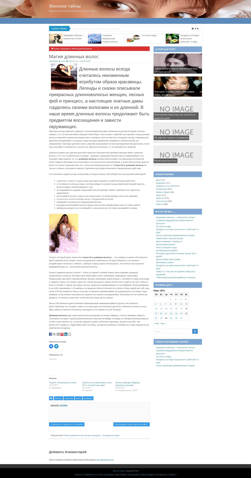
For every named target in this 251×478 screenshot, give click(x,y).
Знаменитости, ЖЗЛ (165, 186)
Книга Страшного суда (166, 247)
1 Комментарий (84, 61)
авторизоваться (104, 459)
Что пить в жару (149, 35)
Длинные (69, 398)
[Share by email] (69, 334)
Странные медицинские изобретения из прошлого (96, 28)
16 (176, 308)
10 (181, 304)
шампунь (88, 398)
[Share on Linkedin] (65, 334)
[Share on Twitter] (54, 334)
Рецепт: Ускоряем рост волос (63, 382)
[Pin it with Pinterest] (62, 334)
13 (161, 308)
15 (171, 308)
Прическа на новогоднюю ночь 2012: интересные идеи (97, 383)
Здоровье (65, 48)
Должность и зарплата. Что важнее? (68, 424)
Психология (161, 201)
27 (161, 318)
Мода (158, 195)
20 (161, 313)
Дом (158, 180)
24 (181, 313)
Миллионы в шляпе (165, 262)
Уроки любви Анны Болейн (168, 259)
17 (181, 308)
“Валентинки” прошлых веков (169, 238)
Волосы (58, 398)
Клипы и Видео (163, 192)
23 (176, 313)
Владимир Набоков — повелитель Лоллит (73, 37)
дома (56, 48)
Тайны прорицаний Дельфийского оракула (175, 277)
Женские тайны (65, 6)
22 (171, 313)
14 (166, 308)
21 (166, 313)
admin (63, 61)
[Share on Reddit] (58, 334)
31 (181, 318)
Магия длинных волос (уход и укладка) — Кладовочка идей (91, 435)
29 (171, 318)
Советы (159, 204)
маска (78, 398)
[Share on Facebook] (50, 334)
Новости (160, 198)
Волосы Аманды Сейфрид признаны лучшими (127, 383)
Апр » (163, 323)
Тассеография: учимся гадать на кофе (130, 424)
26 (156, 318)
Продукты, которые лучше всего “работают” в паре (189, 38)
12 (156, 308)
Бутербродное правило (167, 250)
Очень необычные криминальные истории (175, 235)
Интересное (161, 189)
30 (176, 318)
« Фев (156, 323)
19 (156, 313)
